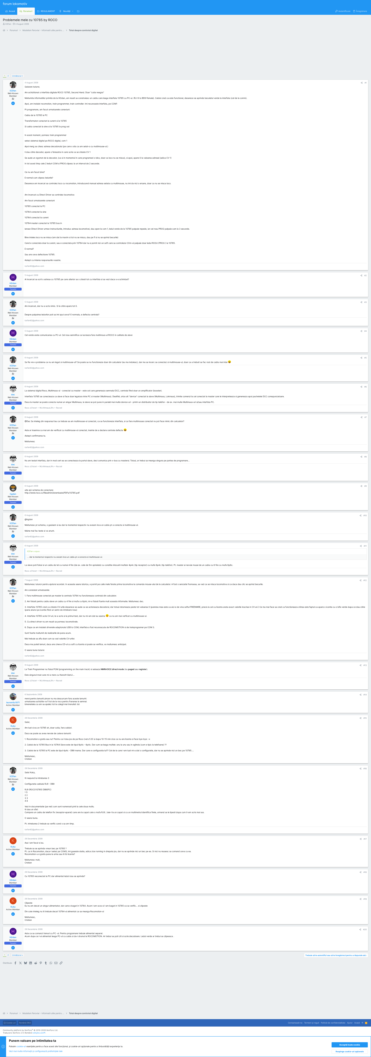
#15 (365, 718)
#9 (365, 486)
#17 (365, 839)
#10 (365, 515)
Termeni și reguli (311, 1023)
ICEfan (8, 24)
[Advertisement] (90, 53)
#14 (365, 694)
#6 (365, 387)
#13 (365, 665)
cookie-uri (21, 1046)
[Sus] (362, 1023)
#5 (365, 358)
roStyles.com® (38, 1033)
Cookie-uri (11, 1023)
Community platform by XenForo (30, 1030)
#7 (365, 417)
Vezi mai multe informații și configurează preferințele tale (35, 1051)
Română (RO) (25, 1023)
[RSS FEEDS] (79, 11)
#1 (366, 83)
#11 (365, 546)
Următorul (16, 76)
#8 (365, 457)
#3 (365, 302)
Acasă (357, 1023)
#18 (365, 872)
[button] (73, 11)
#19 (365, 899)
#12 (365, 580)
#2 (365, 275)
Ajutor (350, 1023)
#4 (365, 331)
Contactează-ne (295, 1023)
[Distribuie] (362, 82)
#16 (365, 768)
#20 (365, 929)
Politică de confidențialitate (333, 1023)
